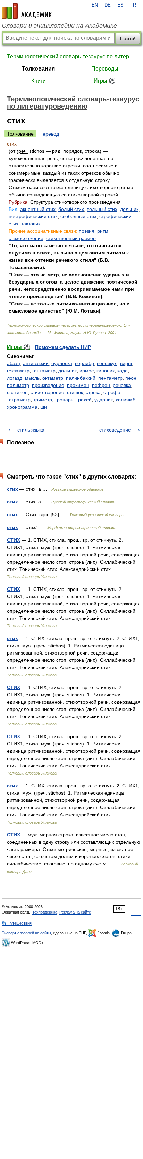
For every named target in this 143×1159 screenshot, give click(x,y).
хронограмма (22, 407)
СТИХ (13, 540)
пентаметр (110, 378)
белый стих (71, 209)
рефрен (101, 385)
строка (93, 392)
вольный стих (102, 209)
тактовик (30, 223)
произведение (48, 385)
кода (122, 370)
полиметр (18, 385)
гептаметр (44, 370)
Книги (38, 81)
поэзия (86, 231)
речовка (122, 385)
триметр (42, 399)
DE (107, 5)
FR (133, 5)
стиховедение (115, 430)
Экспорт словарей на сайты (26, 933)
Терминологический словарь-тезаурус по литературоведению (71, 56)
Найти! (127, 38)
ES (120, 5)
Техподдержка (44, 912)
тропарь (64, 399)
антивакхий (36, 363)
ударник (103, 399)
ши (43, 407)
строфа (111, 392)
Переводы (104, 69)
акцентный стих (38, 209)
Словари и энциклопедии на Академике (59, 25)
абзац (13, 363)
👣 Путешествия (17, 923)
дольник (129, 209)
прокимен (78, 385)
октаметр (52, 378)
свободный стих (78, 216)
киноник (105, 370)
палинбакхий (80, 378)
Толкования (38, 69)
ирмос (86, 370)
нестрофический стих (33, 216)
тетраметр (19, 399)
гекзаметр (18, 370)
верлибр (84, 363)
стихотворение (47, 392)
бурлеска (61, 363)
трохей (84, 399)
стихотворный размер (71, 238)
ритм (102, 231)
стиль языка (30, 430)
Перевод (49, 134)
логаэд (14, 378)
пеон (130, 378)
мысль (32, 378)
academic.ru (27, 11)
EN (95, 5)
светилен (17, 392)
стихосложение (26, 238)
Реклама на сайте (75, 912)
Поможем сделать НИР (63, 347)
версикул (107, 363)
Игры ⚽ (105, 81)
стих (12, 489)
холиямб (125, 399)
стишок (75, 392)
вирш (126, 363)
